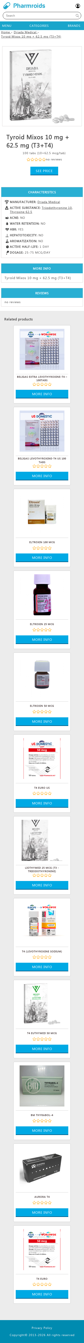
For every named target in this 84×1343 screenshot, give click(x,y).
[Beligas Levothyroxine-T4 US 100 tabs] (42, 432)
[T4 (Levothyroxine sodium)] (42, 923)
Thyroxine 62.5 (21, 212)
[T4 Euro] (42, 1250)
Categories (39, 26)
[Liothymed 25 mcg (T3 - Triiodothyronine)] (42, 841)
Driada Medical (48, 202)
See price (44, 170)
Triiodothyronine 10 (57, 208)
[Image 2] (42, 86)
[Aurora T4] (42, 1169)
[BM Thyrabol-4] (42, 1087)
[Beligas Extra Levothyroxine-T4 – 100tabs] (42, 350)
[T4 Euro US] (42, 759)
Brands (74, 26)
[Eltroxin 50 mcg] (42, 678)
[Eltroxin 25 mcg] (42, 596)
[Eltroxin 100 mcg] (42, 514)
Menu (7, 26)
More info (42, 394)
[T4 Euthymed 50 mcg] (42, 1005)
